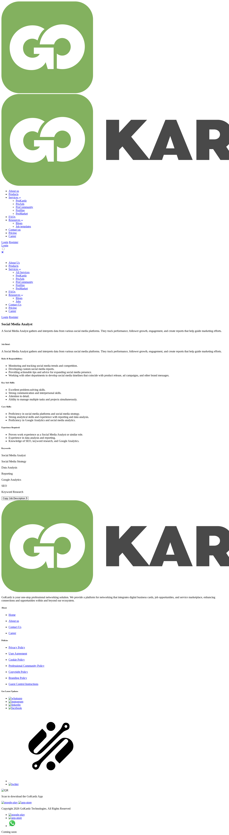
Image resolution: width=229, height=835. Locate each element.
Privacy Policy (17, 647)
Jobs (18, 301)
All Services (23, 272)
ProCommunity (24, 207)
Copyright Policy (18, 671)
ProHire (20, 210)
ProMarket (22, 213)
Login (4, 242)
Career (12, 633)
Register (13, 242)
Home (12, 614)
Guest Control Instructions (23, 684)
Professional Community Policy (26, 665)
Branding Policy (18, 677)
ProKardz (21, 200)
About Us (14, 262)
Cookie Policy (17, 659)
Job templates (23, 226)
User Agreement (18, 653)
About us (14, 620)
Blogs (19, 223)
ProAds (20, 203)
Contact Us (15, 304)
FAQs (12, 291)
